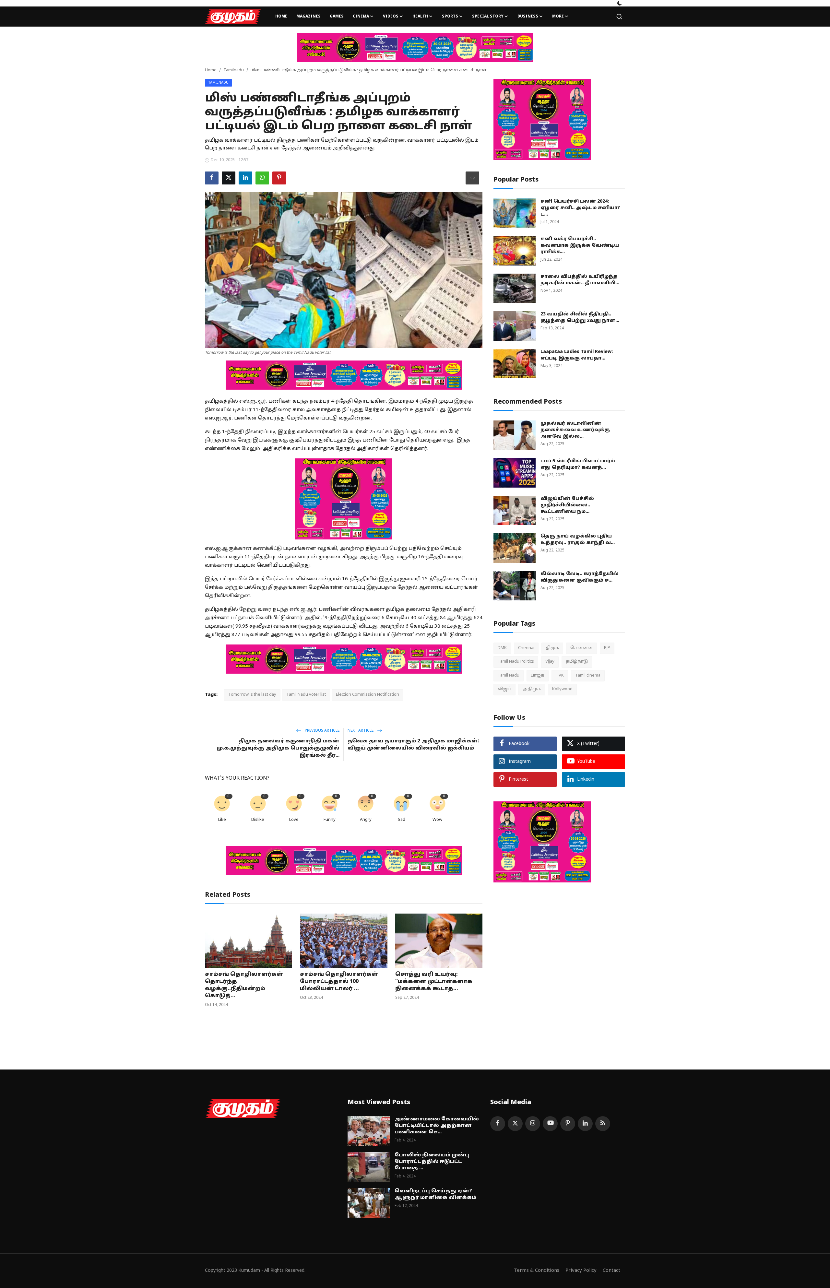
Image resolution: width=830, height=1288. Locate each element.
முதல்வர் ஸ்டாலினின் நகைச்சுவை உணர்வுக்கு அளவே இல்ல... (575, 430)
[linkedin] (585, 1123)
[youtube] (550, 1123)
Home (281, 16)
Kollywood (562, 689)
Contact (611, 1271)
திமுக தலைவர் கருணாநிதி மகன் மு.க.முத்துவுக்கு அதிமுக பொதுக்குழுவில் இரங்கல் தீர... (278, 748)
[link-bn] (415, 47)
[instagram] (532, 1123)
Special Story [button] (488, 16)
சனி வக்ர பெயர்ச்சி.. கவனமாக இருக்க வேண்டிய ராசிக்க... (579, 245)
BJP (607, 648)
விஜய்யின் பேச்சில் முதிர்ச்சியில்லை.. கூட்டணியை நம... (567, 505)
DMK (502, 648)
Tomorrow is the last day (252, 694)
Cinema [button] (361, 16)
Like (222, 819)
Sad (401, 819)
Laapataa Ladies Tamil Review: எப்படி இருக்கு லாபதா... (576, 355)
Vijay (549, 661)
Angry (366, 819)
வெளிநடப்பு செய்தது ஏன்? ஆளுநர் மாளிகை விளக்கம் (435, 1194)
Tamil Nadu (508, 675)
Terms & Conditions (536, 1271)
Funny (330, 819)
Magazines (308, 16)
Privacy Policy (581, 1271)
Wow (437, 819)
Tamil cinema (587, 675)
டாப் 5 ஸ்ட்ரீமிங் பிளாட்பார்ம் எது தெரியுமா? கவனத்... (577, 464)
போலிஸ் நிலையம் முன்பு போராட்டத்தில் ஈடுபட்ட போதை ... (432, 1161)
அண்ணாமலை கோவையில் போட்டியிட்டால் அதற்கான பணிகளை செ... (437, 1125)
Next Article (361, 730)
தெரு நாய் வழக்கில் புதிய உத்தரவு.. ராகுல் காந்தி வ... (577, 540)
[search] (619, 16)
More (558, 16)
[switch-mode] (619, 3)
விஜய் (504, 689)
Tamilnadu (233, 70)
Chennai (526, 648)
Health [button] (420, 16)
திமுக (552, 648)
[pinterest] (567, 1123)
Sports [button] (450, 16)
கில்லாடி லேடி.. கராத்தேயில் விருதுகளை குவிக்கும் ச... (579, 577)
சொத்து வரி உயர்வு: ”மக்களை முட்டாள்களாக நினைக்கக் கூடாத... (433, 981)
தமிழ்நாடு (577, 661)
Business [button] (527, 16)
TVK (560, 675)
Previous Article (321, 730)
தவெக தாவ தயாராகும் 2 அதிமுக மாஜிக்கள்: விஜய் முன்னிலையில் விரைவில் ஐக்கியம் (413, 744)
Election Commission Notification (367, 694)
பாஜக (537, 675)
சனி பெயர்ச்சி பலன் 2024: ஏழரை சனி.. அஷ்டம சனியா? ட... (580, 208)
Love (294, 819)
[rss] (602, 1123)
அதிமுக (532, 689)
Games (337, 16)
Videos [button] (390, 16)
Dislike (257, 819)
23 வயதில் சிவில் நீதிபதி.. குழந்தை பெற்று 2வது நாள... (579, 318)
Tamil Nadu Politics (516, 661)
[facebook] (497, 1123)
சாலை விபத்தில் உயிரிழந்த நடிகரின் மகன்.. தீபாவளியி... (579, 280)
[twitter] (515, 1123)
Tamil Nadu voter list (306, 694)
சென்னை (581, 648)
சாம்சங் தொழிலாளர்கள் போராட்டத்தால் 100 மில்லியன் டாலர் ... (339, 981)
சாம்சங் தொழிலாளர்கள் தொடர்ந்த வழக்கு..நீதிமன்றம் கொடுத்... (244, 985)
